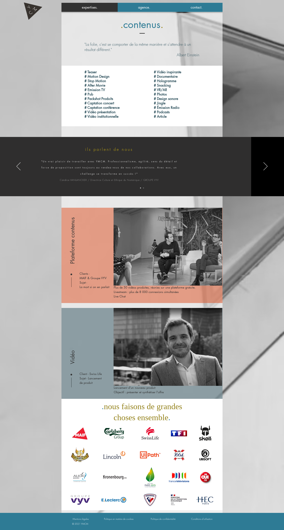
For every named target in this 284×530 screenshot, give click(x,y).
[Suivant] (265, 166)
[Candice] (140, 187)
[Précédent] (18, 166)
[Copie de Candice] (143, 187)
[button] (72, 240)
